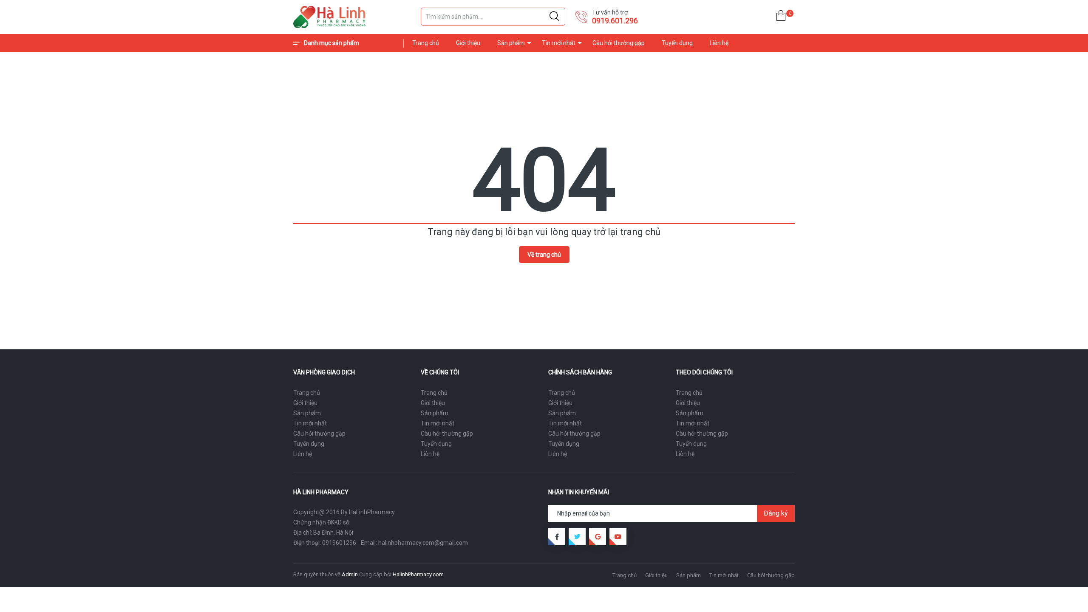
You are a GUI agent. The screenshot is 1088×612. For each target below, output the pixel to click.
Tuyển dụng (677, 43)
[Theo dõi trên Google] (597, 536)
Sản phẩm (511, 43)
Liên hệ (719, 43)
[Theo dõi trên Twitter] (577, 536)
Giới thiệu (468, 43)
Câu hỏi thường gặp (618, 43)
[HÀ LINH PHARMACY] (352, 17)
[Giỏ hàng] (781, 17)
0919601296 (339, 542)
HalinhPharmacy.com (418, 574)
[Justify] (554, 16)
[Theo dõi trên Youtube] (617, 536)
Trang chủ (425, 43)
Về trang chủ (544, 254)
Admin (350, 574)
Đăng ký (776, 513)
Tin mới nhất (558, 43)
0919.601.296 (615, 20)
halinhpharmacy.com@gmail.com (423, 542)
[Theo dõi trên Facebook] (556, 536)
